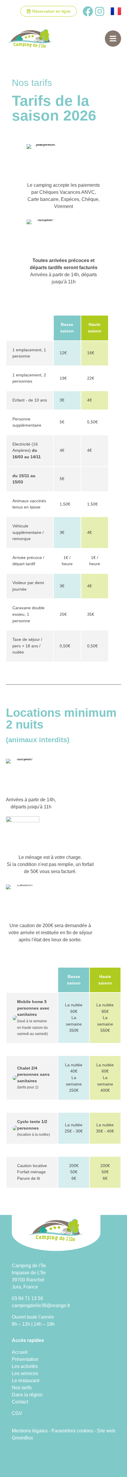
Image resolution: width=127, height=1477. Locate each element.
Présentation (25, 1359)
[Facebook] (88, 11)
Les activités (25, 1366)
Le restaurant (25, 1380)
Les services (25, 1373)
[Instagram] (100, 11)
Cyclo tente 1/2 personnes (33, 1127)
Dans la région (27, 1394)
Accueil (19, 1352)
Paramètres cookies (72, 1430)
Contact (20, 1401)
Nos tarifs (22, 1387)
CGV (17, 1413)
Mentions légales (30, 1430)
